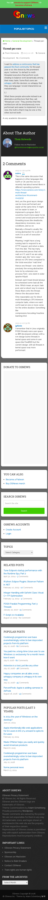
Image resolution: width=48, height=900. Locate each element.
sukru (18, 173)
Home (7, 41)
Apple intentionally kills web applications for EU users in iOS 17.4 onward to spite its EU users (24, 731)
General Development (22, 41)
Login (8, 533)
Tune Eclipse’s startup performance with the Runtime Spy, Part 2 (23, 572)
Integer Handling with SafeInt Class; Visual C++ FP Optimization (24, 594)
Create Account (13, 529)
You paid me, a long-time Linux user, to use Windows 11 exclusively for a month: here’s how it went (24, 654)
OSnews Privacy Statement (15, 795)
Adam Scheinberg (36, 808)
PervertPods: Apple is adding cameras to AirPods (23, 689)
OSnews (15, 894)
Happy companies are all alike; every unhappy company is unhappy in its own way (23, 676)
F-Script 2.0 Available (14, 615)
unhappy (8, 83)
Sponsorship (10, 852)
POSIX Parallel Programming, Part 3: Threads (21, 605)
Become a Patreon (15, 479)
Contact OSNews (12, 865)
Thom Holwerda (12, 53)
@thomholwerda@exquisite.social (29, 147)
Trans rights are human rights (18, 870)
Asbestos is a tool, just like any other (21, 665)
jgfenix (18, 326)
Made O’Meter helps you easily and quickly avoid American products (24, 743)
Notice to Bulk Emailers (15, 861)
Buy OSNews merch (15, 483)
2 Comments (24, 58)
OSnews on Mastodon (15, 856)
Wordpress (27, 811)
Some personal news (14, 767)
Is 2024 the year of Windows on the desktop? (21, 718)
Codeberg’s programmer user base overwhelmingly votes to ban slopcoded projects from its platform (23, 640)
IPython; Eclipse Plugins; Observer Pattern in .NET (24, 583)
